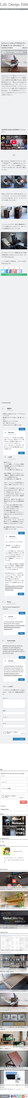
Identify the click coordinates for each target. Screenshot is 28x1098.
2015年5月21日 (13, 538)
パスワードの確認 (6, 788)
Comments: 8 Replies (7, 47)
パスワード (4, 782)
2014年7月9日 (10, 410)
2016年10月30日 (11, 603)
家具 (25, 52)
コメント (5, 698)
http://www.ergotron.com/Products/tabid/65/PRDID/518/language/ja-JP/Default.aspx (14, 588)
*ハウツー (4, 52)
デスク (21, 52)
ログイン (3, 806)
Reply (22, 429)
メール (5, 717)
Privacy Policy (5, 809)
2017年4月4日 (10, 642)
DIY (8, 52)
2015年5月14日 (12, 459)
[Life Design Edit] (14, 6)
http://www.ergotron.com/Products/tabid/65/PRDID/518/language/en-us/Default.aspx (14, 627)
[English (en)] (3, 841)
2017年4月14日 (12, 662)
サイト (4, 723)
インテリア (16, 52)
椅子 (3, 54)
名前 (4, 710)
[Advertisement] (14, 25)
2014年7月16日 (12, 434)
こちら (12, 257)
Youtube (11, 52)
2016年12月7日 (12, 618)
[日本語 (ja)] (0, 841)
